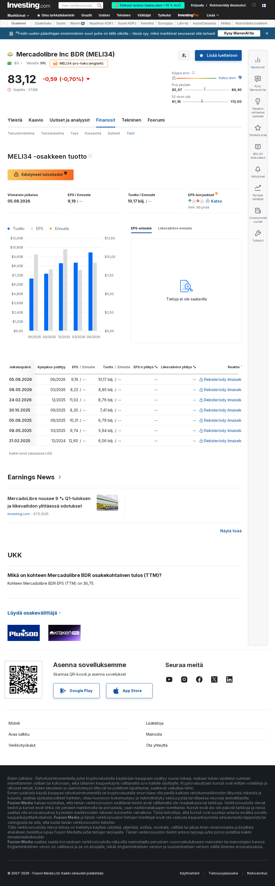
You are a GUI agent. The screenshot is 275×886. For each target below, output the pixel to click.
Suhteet (114, 133)
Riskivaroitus (257, 873)
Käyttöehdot (190, 873)
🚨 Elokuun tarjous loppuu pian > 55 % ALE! (148, 5)
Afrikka (226, 23)
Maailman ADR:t (101, 23)
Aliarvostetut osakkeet (251, 23)
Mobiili (14, 723)
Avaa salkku (19, 734)
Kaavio (36, 120)
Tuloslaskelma (52, 133)
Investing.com (19, 514)
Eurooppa (165, 23)
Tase (74, 133)
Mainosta (154, 734)
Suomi (61, 23)
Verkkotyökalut (22, 745)
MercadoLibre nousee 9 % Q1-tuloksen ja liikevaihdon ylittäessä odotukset (49, 502)
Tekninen (131, 120)
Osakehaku (43, 23)
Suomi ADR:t (127, 23)
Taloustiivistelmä (21, 133)
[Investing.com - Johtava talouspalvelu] (29, 5)
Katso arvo (227, 78)
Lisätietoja (155, 723)
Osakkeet (18, 23)
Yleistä (15, 120)
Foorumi (156, 120)
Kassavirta (93, 133)
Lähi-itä (182, 23)
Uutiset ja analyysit (70, 120)
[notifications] (254, 5)
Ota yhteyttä (157, 745)
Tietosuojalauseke (223, 873)
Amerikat (147, 23)
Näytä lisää (231, 531)
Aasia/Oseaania (204, 23)
